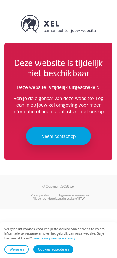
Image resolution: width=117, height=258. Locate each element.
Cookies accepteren (53, 249)
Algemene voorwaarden (74, 195)
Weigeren (17, 249)
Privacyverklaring (41, 195)
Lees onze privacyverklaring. (54, 238)
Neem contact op (58, 136)
